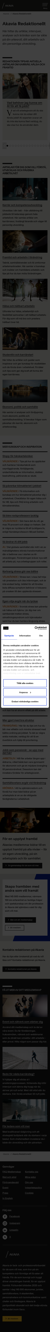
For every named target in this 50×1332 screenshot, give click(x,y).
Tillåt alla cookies (25, 683)
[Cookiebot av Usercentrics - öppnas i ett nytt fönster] (35, 628)
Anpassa (23, 692)
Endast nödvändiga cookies (25, 701)
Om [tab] (41, 635)
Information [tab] (25, 635)
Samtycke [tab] (9, 635)
